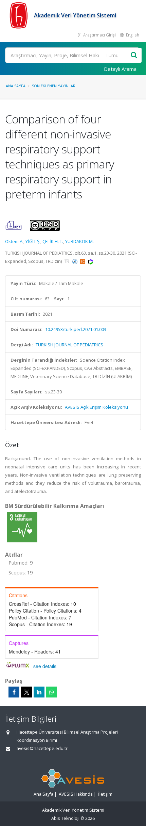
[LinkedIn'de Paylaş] (39, 692)
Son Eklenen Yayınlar (53, 85)
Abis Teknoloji (65, 818)
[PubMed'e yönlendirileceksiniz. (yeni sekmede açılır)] (75, 261)
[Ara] (134, 55)
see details (44, 666)
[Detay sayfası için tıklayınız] (22, 527)
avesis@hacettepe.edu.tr (42, 748)
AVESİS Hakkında (76, 794)
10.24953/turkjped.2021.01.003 (75, 329)
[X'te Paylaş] (26, 692)
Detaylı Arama (120, 68)
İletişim (105, 794)
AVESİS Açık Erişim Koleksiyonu (96, 407)
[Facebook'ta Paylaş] (13, 692)
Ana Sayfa (15, 85)
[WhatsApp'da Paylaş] (51, 692)
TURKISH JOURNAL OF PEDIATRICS (69, 345)
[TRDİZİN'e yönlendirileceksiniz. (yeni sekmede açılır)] (68, 261)
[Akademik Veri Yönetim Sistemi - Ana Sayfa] (19, 15)
